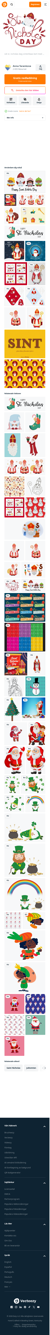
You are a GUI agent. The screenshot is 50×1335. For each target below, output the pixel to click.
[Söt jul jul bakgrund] (14, 302)
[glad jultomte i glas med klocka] (14, 1016)
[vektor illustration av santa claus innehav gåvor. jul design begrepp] (14, 1297)
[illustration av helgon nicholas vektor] (13, 348)
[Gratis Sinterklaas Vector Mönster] (24, 471)
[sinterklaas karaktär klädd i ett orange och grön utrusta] (15, 1213)
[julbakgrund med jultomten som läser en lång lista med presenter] (16, 937)
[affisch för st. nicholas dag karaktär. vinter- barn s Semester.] (24, 180)
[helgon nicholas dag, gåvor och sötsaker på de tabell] (10, 198)
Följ (40, 69)
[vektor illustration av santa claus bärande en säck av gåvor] (15, 961)
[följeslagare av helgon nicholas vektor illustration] (12, 887)
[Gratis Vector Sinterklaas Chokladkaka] (24, 441)
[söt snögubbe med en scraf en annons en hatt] (14, 910)
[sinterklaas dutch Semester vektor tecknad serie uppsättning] (16, 755)
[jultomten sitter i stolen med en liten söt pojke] (12, 985)
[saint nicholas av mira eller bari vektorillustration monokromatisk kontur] (32, 886)
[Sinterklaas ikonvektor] (16, 245)
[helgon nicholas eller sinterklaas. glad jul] (12, 227)
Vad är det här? (25, 111)
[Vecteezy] (4, 4)
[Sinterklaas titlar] (24, 807)
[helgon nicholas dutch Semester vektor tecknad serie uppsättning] (24, 693)
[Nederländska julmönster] (24, 837)
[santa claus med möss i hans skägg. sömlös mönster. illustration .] (13, 1195)
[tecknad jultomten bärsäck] (32, 987)
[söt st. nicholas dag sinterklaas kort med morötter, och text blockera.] (12, 771)
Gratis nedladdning (25, 79)
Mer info (10, 116)
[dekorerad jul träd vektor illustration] (33, 912)
